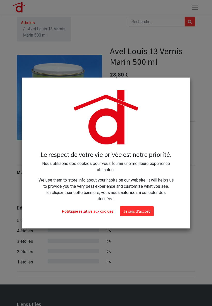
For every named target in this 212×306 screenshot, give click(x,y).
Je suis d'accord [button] (136, 211)
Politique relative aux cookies (87, 211)
